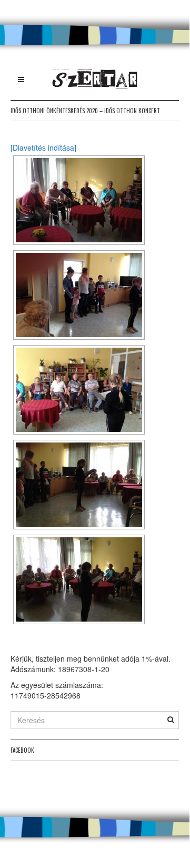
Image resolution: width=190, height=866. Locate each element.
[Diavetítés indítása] (43, 147)
